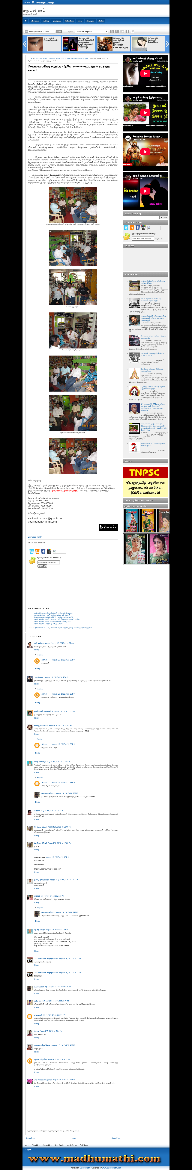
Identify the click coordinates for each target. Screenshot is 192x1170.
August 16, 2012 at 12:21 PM (67, 880)
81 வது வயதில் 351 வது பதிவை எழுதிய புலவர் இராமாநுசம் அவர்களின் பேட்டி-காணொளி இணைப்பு (153, 407)
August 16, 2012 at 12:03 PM (52, 811)
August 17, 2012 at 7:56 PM (64, 1080)
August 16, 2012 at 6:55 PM (67, 793)
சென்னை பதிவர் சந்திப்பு (57, 58)
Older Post (115, 1138)
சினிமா (101, 21)
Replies (40, 655)
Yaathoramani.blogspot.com (46, 958)
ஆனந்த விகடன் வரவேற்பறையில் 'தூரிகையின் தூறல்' (153, 388)
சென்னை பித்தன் (40, 827)
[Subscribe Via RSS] (37, 553)
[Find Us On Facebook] (43, 553)
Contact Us (46, 1145)
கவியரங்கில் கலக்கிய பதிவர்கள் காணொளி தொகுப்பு (53, 613)
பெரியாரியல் (69, 21)
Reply (36, 650)
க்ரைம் (80, 21)
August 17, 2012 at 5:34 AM (51, 1031)
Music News (72, 1145)
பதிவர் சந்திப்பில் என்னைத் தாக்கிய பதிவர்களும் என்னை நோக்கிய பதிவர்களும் (154, 318)
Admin (44, 660)
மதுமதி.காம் (34, 10)
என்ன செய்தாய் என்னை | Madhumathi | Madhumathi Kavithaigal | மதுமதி (120, 43)
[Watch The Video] (112, 31)
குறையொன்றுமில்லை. (42, 1045)
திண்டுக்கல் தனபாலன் (42, 711)
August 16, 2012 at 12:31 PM (63, 782)
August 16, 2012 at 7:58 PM (54, 1015)
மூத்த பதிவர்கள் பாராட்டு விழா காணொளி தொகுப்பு (52, 615)
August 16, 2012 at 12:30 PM (63, 744)
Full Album (84, 1145)
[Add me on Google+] (49, 553)
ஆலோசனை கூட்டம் (40, 58)
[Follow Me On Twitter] (31, 553)
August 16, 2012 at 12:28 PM (63, 660)
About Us (35, 1145)
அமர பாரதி (38, 1015)
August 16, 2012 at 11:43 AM (60, 725)
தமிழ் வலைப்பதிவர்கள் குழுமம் (77, 58)
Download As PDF (35, 537)
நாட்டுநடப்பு (57, 21)
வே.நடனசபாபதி (40, 762)
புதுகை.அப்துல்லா (40, 1059)
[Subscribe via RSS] (132, 31)
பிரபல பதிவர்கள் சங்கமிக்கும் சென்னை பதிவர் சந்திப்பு (151, 300)
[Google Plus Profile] (117, 31)
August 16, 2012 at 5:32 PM (70, 958)
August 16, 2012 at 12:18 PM (57, 857)
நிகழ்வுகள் (90, 21)
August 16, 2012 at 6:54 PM (67, 912)
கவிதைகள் (35, 21)
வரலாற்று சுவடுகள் (41, 725)
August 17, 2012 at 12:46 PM (63, 1045)
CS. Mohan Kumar (42, 643)
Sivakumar (39, 677)
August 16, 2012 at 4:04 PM (57, 930)
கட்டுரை (46, 21)
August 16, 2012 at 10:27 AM (62, 643)
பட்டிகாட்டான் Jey (48, 793)
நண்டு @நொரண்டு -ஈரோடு (44, 880)
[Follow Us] (122, 31)
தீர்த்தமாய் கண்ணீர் (51, 40)
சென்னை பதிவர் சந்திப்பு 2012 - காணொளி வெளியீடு (53, 617)
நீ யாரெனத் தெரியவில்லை (153, 41)
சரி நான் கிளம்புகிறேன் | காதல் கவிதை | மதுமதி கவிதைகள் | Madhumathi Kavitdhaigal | (86, 44)
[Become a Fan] (127, 31)
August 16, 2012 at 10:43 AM (56, 677)
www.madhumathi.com (112, 1168)
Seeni (36, 1031)
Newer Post (30, 1138)
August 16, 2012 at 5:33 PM (70, 973)
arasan (37, 896)
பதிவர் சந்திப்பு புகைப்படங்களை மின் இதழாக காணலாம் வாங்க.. (57, 619)
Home (30, 58)
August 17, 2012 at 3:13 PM (59, 1059)
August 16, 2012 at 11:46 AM (58, 762)
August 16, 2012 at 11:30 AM (63, 711)
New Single (59, 1145)
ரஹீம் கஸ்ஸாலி (39, 1001)
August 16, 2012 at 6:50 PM (59, 987)
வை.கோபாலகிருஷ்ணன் (43, 1080)
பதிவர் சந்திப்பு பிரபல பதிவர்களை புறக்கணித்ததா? (52, 621)
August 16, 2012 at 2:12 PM (52, 896)
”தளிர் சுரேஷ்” (39, 930)
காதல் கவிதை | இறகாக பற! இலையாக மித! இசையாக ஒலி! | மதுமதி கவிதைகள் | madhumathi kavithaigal (154, 427)
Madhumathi (85, 1168)
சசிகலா (37, 811)
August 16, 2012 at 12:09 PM (59, 827)
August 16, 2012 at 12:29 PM (63, 694)
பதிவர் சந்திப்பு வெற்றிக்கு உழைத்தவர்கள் (49, 624)
